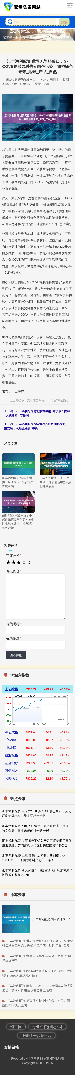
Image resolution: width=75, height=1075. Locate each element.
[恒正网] (22, 7)
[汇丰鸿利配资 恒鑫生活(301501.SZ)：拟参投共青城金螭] (18, 464)
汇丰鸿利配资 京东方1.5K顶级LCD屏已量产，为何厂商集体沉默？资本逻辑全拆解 (36, 813)
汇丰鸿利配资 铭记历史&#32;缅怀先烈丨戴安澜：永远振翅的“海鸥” (36, 426)
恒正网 (16, 1026)
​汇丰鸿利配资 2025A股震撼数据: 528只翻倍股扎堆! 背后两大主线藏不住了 (37, 972)
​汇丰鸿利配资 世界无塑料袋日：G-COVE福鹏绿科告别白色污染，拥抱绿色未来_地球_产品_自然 (37, 943)
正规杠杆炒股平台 (36, 1035)
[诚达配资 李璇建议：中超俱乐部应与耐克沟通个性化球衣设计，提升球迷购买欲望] (18, 501)
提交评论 (16, 655)
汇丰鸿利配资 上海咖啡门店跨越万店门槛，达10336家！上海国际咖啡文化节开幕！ (33, 857)
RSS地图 (43, 1058)
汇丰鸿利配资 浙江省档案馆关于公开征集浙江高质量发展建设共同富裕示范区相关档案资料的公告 (37, 842)
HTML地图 (57, 1058)
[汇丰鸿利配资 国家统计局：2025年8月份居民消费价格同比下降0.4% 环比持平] (16, 919)
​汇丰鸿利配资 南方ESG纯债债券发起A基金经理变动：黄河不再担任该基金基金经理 (37, 987)
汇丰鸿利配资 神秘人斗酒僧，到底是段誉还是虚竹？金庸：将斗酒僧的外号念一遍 (35, 828)
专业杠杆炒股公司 (47, 1026)
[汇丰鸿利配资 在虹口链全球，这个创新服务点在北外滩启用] (56, 464)
